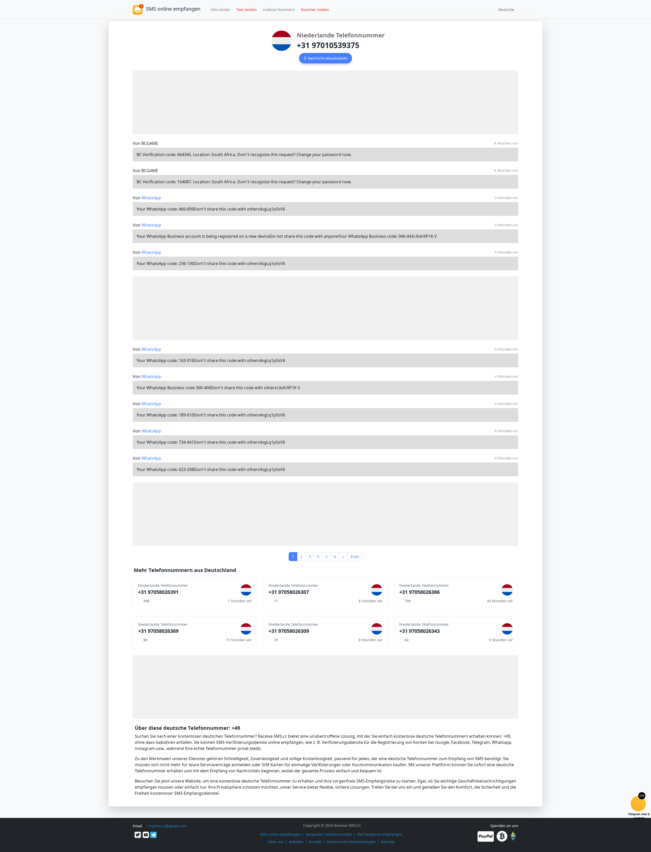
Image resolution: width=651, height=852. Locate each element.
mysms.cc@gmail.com (167, 825)
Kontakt (315, 841)
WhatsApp (151, 198)
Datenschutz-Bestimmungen (351, 841)
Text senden (246, 9)
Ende (354, 556)
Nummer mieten (315, 9)
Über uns (276, 841)
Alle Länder (220, 9)
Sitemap (388, 841)
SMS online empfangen (280, 834)
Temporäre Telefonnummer (328, 834)
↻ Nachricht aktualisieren (325, 58)
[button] (504, 9)
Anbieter (296, 841)
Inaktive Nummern (279, 9)
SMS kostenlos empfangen (379, 834)
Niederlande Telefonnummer (341, 35)
